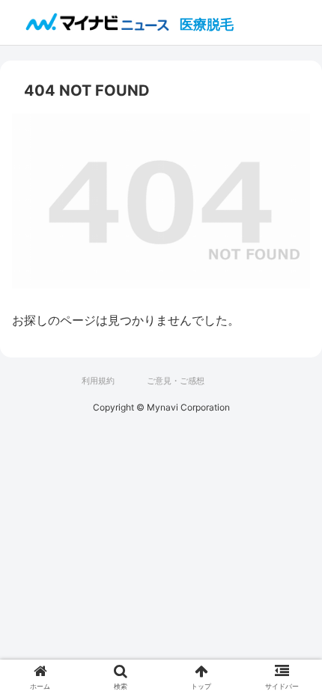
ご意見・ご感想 (175, 380)
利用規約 (98, 380)
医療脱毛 (207, 24)
